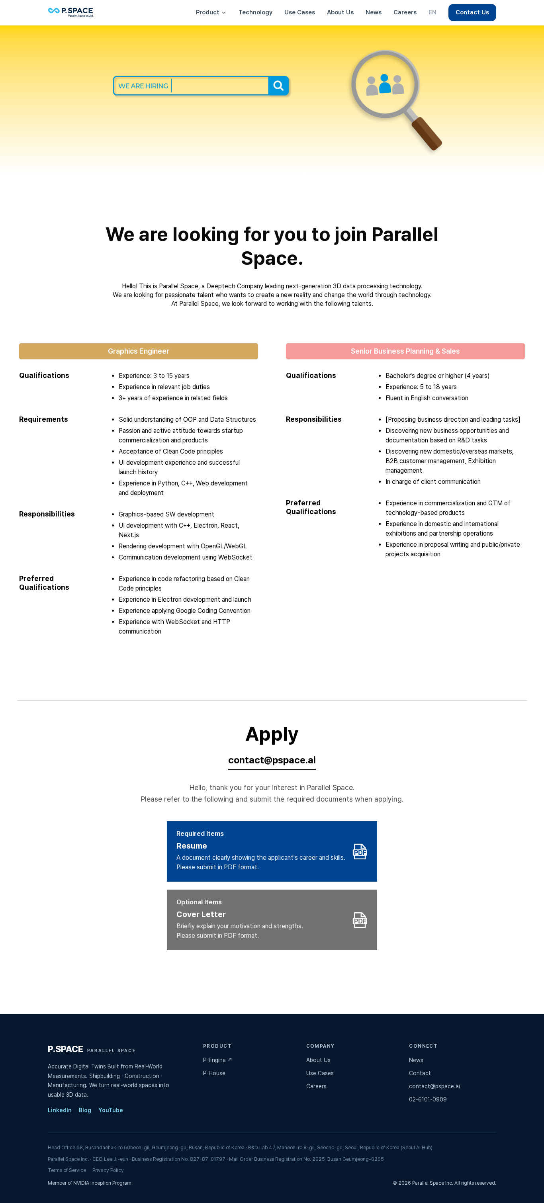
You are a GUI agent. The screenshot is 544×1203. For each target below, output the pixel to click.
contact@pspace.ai (272, 760)
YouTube (110, 1110)
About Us (340, 12)
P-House (214, 1073)
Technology (255, 12)
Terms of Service (67, 1170)
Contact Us (472, 12)
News (374, 12)
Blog (85, 1110)
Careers (405, 12)
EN (432, 12)
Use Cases (299, 12)
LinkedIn (60, 1110)
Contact (420, 1073)
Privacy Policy (108, 1170)
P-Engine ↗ (218, 1060)
